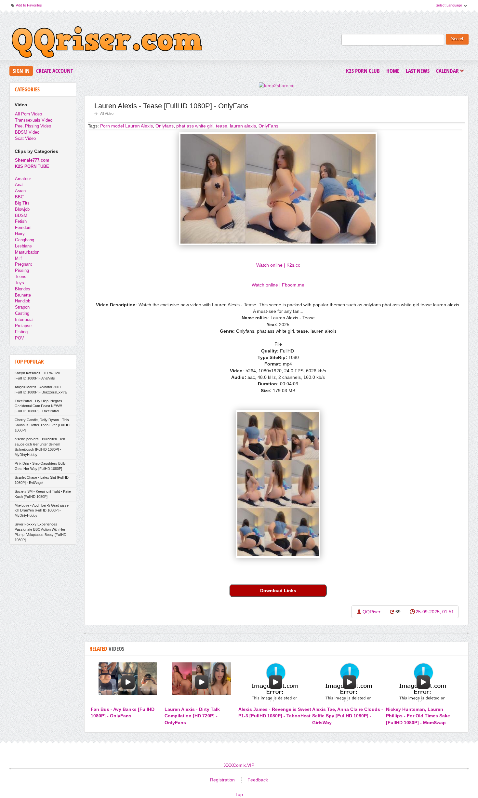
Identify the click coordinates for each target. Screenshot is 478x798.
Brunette (23, 295)
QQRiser (371, 611)
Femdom (23, 227)
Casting (22, 313)
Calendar (449, 71)
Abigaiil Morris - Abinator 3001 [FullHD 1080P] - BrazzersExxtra (41, 389)
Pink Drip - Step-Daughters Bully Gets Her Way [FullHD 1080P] (40, 466)
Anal (19, 184)
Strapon (22, 307)
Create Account (54, 70)
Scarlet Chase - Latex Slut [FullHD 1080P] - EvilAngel (42, 480)
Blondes (22, 288)
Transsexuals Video (33, 120)
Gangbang (24, 239)
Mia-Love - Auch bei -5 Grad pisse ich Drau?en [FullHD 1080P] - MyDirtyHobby (42, 510)
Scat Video (25, 138)
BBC (19, 196)
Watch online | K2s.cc (278, 265)
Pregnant (23, 264)
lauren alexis (243, 125)
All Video (106, 113)
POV (19, 338)
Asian (20, 190)
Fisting (21, 331)
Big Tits (22, 203)
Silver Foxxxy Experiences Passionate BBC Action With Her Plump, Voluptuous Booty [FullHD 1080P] (40, 532)
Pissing (22, 270)
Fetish (21, 221)
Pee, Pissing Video (33, 126)
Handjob (22, 301)
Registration (222, 779)
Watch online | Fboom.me (278, 284)
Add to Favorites (26, 6)
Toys (19, 282)
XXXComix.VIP (239, 765)
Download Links (278, 590)
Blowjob (22, 209)
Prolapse (23, 325)
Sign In (21, 70)
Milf (18, 258)
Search (457, 39)
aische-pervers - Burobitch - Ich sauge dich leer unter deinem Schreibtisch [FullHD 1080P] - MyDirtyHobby (40, 447)
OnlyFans (268, 125)
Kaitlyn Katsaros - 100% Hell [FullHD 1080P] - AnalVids (37, 375)
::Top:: (239, 794)
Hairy (20, 233)
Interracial (24, 319)
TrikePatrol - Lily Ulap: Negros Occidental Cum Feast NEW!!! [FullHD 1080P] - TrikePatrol (38, 406)
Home (392, 70)
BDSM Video (27, 132)
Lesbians (23, 246)
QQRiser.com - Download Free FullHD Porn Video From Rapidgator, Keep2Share (107, 43)
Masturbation (27, 252)
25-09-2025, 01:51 (435, 611)
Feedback (257, 779)
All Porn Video (28, 114)
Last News (418, 70)
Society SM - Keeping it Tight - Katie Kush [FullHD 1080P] (43, 494)
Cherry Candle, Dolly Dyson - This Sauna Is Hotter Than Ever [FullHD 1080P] (42, 425)
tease (221, 125)
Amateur (23, 178)
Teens (20, 276)
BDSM (21, 215)
